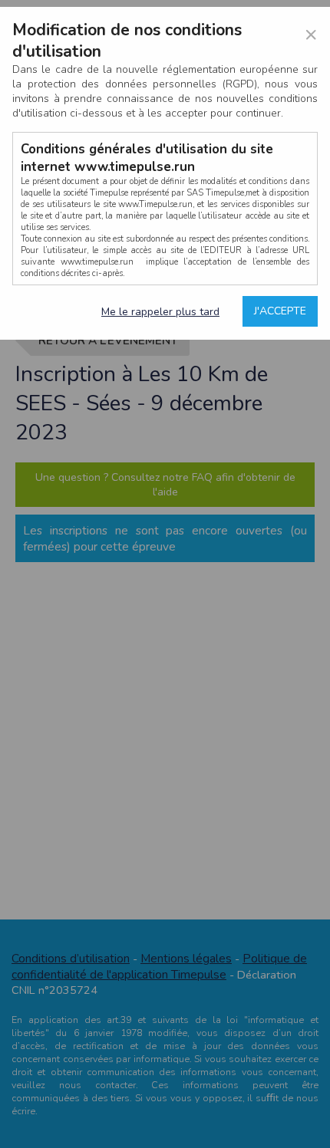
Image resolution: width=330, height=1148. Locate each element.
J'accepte (280, 311)
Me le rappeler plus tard (160, 311)
